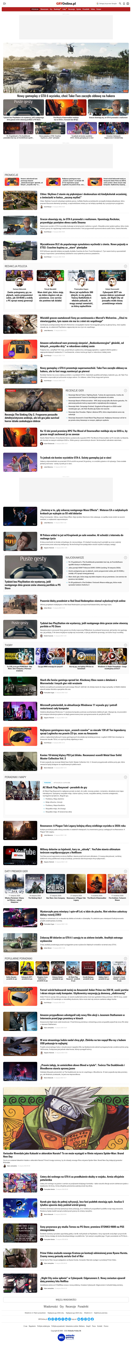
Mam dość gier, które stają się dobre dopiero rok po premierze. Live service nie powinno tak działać (50, 289)
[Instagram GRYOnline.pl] (52, 1319)
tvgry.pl (66, 645)
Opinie (78, 9)
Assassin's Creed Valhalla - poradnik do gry (119, 971)
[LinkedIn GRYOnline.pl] (66, 1319)
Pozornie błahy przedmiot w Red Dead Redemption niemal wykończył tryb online (66, 604)
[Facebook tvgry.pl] (92, 1319)
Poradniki (86, 9)
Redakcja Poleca (66, 266)
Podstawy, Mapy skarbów (55, 799)
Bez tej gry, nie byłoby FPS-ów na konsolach (81, 659)
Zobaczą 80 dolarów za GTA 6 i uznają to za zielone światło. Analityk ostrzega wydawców (66, 942)
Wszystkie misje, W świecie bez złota (59, 812)
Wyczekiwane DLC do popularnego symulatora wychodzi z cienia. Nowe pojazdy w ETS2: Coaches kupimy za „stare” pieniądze (50, 130)
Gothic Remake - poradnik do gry (12, 970)
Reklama (82, 1326)
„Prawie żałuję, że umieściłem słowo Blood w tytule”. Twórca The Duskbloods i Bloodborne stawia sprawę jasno (66, 1071)
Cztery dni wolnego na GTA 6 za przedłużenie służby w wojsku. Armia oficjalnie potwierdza (66, 1182)
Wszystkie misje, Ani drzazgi (56, 809)
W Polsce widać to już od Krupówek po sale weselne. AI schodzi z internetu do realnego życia (66, 541)
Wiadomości (51, 1306)
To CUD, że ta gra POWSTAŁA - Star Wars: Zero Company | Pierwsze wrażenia (19, 660)
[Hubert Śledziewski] (47, 113)
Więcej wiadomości (66, 1299)
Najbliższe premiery (100, 1313)
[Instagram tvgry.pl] (85, 1319)
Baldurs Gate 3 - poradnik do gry (104, 970)
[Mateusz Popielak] (5, 131)
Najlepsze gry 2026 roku (56, 1313)
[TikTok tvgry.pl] (82, 1319)
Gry (51, 9)
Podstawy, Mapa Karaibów (55, 805)
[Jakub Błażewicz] (69, 131)
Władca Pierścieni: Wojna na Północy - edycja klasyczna (14, 888)
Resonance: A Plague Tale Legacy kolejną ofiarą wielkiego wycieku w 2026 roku (66, 830)
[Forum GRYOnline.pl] (69, 1319)
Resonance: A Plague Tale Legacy (76, 887)
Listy (64, 9)
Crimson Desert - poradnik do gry (58, 970)
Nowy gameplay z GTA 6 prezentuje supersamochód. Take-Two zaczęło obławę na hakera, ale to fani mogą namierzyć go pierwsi (66, 70)
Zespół (88, 1326)
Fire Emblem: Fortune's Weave (117, 887)
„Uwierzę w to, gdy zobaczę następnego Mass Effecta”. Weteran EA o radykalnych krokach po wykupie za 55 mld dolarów (66, 516)
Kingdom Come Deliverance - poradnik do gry (42, 971)
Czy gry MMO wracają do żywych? (50, 658)
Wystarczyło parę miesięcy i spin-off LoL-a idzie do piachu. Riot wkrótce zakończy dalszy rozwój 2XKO (66, 917)
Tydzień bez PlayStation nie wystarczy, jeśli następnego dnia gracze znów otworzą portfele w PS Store (23, 110)
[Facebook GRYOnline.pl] (49, 1319)
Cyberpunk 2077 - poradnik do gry (27, 970)
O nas (25, 1326)
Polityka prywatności (58, 1326)
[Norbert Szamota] (5, 113)
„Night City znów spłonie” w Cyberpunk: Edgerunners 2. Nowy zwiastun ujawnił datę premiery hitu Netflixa (113, 130)
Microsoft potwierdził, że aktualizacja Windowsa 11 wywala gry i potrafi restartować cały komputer (66, 711)
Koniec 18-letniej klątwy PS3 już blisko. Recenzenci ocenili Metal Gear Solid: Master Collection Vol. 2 (66, 761)
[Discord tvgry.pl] (88, 1319)
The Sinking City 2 (35, 886)
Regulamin (32, 1326)
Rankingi (57, 9)
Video (93, 9)
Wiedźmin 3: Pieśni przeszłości (35, 1313)
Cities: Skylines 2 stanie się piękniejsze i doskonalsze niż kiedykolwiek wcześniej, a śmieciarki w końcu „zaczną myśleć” (66, 200)
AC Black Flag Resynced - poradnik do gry (66, 797)
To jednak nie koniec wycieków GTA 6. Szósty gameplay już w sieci (82, 130)
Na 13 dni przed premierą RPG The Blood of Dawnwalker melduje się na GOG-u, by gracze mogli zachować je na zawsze (66, 110)
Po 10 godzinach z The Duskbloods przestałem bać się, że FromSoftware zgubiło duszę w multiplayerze (18, 130)
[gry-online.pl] (66, 4)
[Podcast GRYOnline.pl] (62, 1319)
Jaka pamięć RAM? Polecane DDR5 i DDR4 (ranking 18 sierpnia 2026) (95, 568)
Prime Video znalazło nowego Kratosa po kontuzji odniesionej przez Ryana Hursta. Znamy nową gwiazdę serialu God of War (66, 1258)
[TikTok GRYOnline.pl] (59, 1319)
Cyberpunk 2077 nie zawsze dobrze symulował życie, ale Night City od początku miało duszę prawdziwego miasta (112, 289)
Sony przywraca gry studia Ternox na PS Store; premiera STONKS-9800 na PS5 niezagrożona (66, 1233)
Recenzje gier (96, 390)
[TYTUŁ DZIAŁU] (66, 871)
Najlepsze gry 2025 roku (74, 1313)
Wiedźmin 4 (88, 1313)
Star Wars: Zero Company (55, 886)
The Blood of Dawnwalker (96, 886)
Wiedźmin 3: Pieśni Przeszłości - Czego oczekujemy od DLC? (112, 659)
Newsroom (44, 9)
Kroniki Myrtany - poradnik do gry (88, 970)
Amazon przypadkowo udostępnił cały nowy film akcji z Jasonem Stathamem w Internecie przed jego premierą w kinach (66, 1021)
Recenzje (71, 9)
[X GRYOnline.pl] (56, 1319)
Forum (98, 9)
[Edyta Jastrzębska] (100, 131)
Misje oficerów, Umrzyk (54, 802)
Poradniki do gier (66, 777)
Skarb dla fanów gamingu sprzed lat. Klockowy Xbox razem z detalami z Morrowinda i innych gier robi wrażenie (66, 686)
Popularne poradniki (66, 958)
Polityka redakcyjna (43, 1326)
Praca (94, 1326)
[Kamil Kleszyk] (5, 90)
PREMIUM (35, 9)
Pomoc (106, 1326)
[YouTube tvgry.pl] (78, 1319)
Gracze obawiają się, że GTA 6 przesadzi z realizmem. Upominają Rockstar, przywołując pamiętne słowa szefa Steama (108, 110)
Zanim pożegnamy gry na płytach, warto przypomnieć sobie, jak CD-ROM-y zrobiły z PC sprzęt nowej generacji (19, 289)
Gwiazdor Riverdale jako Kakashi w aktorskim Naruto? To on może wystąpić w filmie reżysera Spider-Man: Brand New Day (66, 1127)
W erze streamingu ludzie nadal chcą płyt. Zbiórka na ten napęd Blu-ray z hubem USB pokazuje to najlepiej (66, 1046)
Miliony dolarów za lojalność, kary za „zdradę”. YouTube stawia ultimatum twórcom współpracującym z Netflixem (66, 855)
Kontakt (99, 1326)
